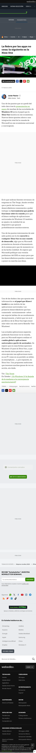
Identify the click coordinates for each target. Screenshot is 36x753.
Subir (28, 667)
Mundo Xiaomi (6, 688)
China (6, 37)
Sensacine (22, 690)
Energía (4, 634)
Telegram (30, 594)
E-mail (28, 81)
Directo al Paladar (7, 703)
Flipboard (24, 81)
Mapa (31, 37)
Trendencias (6, 715)
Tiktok (15, 598)
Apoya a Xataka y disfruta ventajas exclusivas (18, 611)
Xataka (4, 677)
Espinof (21, 693)
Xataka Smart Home (8, 686)
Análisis (21, 626)
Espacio (4, 630)
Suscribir (29, 579)
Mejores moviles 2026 (23, 564)
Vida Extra (22, 680)
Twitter (21, 81)
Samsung (22, 637)
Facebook (17, 81)
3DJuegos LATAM (24, 731)
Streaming (5, 626)
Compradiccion (7, 721)
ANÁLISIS (5, 6)
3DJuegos (22, 677)
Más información (7, 751)
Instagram (26, 594)
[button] (14, 95)
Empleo (4, 645)
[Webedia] (31, 1)
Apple (4, 637)
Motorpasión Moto (24, 705)
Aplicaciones (25, 386)
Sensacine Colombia (25, 737)
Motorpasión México (25, 739)
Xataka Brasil (6, 734)
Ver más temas (8, 651)
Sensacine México (24, 734)
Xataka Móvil (6, 680)
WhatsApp (10, 594)
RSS (3, 598)
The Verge (10, 373)
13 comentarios (9, 81)
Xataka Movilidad (24, 634)
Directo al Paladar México (7, 740)
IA (18, 37)
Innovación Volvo (21, 20)
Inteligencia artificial (9, 641)
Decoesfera (6, 718)
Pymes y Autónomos (25, 718)
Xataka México (7, 731)
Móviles (21, 630)
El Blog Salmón (23, 715)
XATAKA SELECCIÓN (16, 6)
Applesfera (5, 683)
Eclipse (24, 37)
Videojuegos (13, 386)
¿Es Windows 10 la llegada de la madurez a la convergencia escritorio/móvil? (18, 379)
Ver (19, 477)
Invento (12, 37)
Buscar (33, 659)
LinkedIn (11, 598)
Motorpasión (23, 703)
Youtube (22, 594)
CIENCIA (28, 6)
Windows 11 (22, 645)
